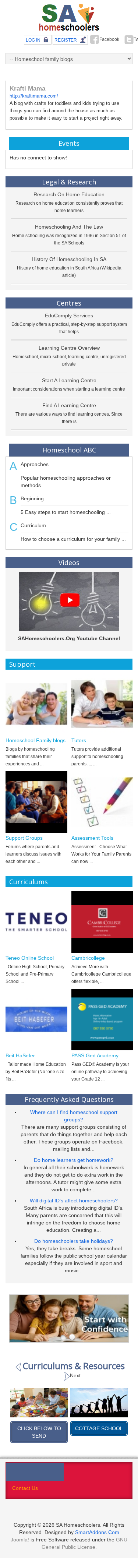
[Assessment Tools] (102, 802)
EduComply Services (69, 315)
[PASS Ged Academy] (102, 1020)
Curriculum (33, 525)
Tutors (78, 740)
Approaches (35, 464)
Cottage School (43, 1428)
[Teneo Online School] (36, 922)
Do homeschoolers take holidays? (73, 1241)
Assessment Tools (92, 838)
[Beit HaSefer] (36, 1020)
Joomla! (20, 1540)
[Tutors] (102, 704)
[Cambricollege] (102, 922)
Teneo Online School (30, 958)
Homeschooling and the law (69, 227)
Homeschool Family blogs (36, 740)
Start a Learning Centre (69, 380)
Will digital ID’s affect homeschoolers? (74, 1200)
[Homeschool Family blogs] (36, 704)
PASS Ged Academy (94, 1055)
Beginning (32, 498)
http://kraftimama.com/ (34, 96)
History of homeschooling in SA (69, 259)
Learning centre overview (69, 348)
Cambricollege (88, 958)
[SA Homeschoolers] (69, 17)
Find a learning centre (69, 405)
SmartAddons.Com (97, 1532)
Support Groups (24, 838)
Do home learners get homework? (73, 1160)
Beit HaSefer (20, 1055)
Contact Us (25, 1488)
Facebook (109, 39)
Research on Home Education (69, 194)
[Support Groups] (36, 802)
